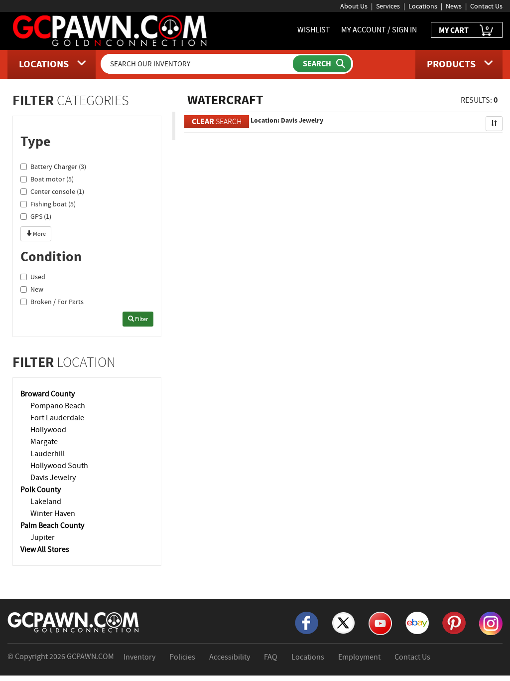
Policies (182, 657)
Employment (359, 657)
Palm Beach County (52, 525)
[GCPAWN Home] (73, 621)
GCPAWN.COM (90, 657)
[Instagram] (491, 622)
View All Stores (44, 549)
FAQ (270, 657)
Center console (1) (57, 191)
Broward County (47, 394)
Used (37, 276)
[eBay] (417, 622)
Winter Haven (52, 513)
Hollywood (48, 430)
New (36, 289)
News (454, 5)
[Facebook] (306, 622)
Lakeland (45, 502)
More (39, 234)
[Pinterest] (454, 622)
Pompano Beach (57, 406)
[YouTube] (380, 622)
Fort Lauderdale (57, 418)
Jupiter (42, 537)
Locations (422, 5)
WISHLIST (313, 30)
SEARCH (217, 121)
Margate (44, 442)
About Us (354, 5)
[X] (343, 622)
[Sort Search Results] (494, 123)
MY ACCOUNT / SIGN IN (379, 30)
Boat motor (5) (52, 178)
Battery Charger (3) (58, 166)
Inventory (139, 657)
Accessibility (229, 657)
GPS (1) (40, 216)
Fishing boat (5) (53, 203)
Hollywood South (59, 466)
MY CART (464, 29)
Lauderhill (47, 454)
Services (388, 5)
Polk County (40, 490)
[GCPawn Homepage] (110, 29)
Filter (141, 319)
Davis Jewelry (53, 478)
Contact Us (486, 5)
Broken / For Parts (57, 301)
